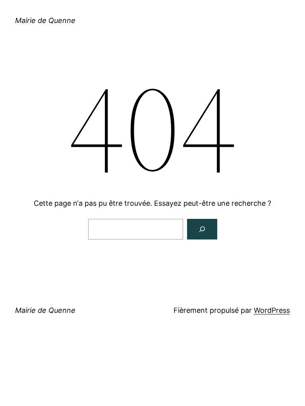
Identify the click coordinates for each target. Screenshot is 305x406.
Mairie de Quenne (45, 20)
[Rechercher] (202, 229)
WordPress (272, 310)
